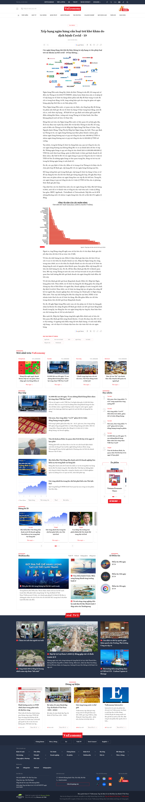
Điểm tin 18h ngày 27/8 (119, 563)
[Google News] (127, 2)
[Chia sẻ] (100, 45)
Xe (69, 2)
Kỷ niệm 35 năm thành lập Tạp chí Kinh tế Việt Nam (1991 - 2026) (57, 707)
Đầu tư (34, 15)
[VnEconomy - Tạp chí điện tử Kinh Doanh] (72, 735)
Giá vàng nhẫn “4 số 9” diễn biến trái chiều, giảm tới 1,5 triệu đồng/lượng (116, 414)
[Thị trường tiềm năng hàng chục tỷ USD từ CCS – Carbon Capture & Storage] (114, 658)
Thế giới (113, 15)
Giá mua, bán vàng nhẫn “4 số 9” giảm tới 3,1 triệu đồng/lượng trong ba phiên (68, 419)
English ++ (97, 2)
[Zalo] (115, 2)
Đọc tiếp (22, 393)
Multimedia (24, 556)
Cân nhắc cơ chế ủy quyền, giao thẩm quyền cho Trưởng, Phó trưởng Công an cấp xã (114, 643)
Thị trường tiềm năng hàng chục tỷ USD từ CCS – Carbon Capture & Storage (113, 671)
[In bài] (44, 45)
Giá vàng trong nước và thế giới (86, 706)
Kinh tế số (53, 15)
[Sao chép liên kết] (97, 45)
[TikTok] (123, 2)
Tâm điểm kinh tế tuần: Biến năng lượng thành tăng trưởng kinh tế (83, 578)
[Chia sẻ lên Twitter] (90, 45)
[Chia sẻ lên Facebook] (87, 45)
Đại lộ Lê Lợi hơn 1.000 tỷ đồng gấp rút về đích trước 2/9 (70, 655)
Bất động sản (102, 15)
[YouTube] (119, 2)
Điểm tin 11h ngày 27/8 (119, 587)
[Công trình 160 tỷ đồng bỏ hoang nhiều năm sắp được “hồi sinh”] (30, 658)
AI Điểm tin (114, 556)
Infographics (84, 555)
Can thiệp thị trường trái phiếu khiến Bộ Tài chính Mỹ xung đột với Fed (81, 532)
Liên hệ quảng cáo (73, 784)
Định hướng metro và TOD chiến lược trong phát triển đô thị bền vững (28, 707)
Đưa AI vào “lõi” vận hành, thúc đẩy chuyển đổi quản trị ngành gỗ (115, 379)
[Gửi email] (94, 45)
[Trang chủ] (18, 15)
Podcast (76, 555)
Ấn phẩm (114, 463)
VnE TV (75, 2)
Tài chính (43, 15)
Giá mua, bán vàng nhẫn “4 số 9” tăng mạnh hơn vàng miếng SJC (117, 402)
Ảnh (17, 767)
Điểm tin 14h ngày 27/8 (119, 575)
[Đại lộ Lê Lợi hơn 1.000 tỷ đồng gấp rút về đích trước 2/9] (72, 636)
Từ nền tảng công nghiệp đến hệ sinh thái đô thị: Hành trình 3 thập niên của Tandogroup (83, 604)
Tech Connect (85, 2)
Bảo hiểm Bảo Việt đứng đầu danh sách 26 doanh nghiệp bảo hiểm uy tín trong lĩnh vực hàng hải (72, 461)
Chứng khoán (49, 2)
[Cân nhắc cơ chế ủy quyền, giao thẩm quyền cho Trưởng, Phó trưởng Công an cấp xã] (114, 629)
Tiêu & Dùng (61, 2)
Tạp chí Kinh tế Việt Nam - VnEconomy (117, 796)
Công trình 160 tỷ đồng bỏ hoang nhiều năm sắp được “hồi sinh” (30, 670)
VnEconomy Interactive (114, 705)
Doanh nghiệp (89, 15)
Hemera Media (45, 795)
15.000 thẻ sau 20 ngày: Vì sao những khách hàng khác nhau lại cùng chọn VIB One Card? (58, 379)
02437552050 (63, 780)
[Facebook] (107, 2)
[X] (111, 2)
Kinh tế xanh (65, 15)
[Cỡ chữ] (47, 45)
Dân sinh (122, 15)
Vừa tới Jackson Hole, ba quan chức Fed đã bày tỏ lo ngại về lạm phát (71, 440)
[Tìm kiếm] (22, 8)
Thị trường (77, 15)
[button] (72, 545)
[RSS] (110, 784)
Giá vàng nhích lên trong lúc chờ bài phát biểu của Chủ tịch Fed (71, 482)
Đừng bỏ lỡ (23, 509)
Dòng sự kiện (72, 684)
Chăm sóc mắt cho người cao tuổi (31, 640)
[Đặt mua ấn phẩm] (124, 8)
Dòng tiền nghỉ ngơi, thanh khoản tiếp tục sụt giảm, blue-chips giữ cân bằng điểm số (29, 379)
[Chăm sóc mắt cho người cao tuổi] (30, 629)
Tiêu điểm (25, 15)
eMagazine (92, 555)
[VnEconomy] (72, 56)
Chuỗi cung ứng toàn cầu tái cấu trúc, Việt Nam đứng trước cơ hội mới (87, 379)
